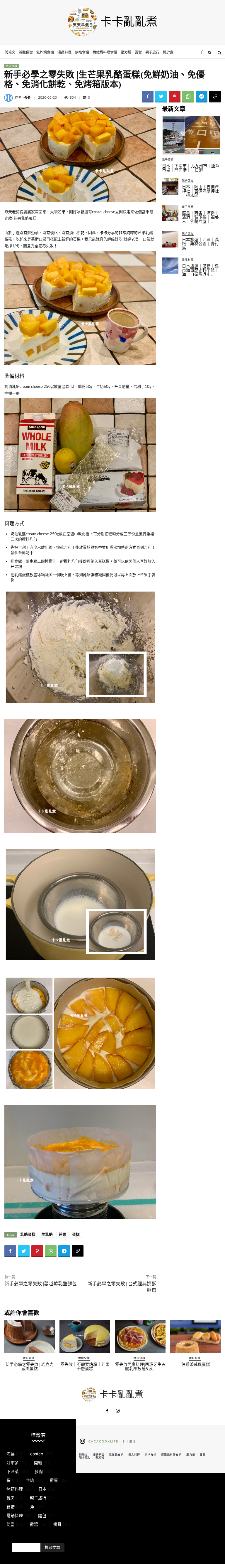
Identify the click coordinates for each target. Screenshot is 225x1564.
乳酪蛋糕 (27, 1234)
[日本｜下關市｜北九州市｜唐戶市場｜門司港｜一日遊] (191, 135)
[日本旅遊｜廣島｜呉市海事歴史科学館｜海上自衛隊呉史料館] (170, 265)
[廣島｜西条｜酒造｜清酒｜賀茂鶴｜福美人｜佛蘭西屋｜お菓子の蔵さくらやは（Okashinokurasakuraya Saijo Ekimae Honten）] (170, 213)
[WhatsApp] (188, 96)
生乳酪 (47, 1234)
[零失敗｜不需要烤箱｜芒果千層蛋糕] (84, 1336)
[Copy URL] (215, 96)
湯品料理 (188, 259)
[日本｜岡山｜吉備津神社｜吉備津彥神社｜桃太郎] (170, 186)
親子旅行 (168, 159)
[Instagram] (210, 52)
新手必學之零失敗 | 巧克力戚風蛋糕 (30, 1366)
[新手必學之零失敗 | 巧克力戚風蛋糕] (29, 1336)
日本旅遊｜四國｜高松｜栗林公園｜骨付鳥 (200, 243)
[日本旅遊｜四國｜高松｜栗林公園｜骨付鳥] (170, 239)
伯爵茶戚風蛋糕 (195, 1364)
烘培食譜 (11, 66)
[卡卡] (9, 97)
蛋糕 (76, 1234)
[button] (219, 52)
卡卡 (26, 98)
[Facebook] (202, 52)
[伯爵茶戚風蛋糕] (195, 1336)
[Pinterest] (174, 96)
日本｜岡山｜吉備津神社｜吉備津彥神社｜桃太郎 (200, 190)
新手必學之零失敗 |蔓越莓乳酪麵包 (40, 1283)
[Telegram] (201, 96)
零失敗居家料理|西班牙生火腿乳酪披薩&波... (140, 1366)
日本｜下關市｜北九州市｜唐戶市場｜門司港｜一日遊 (190, 168)
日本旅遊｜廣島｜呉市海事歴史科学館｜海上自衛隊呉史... (200, 270)
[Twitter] (161, 96)
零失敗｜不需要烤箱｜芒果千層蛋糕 (85, 1366)
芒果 (62, 1234)
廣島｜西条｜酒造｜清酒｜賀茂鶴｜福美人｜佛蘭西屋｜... (200, 217)
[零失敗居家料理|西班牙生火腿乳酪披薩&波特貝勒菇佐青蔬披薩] (140, 1336)
